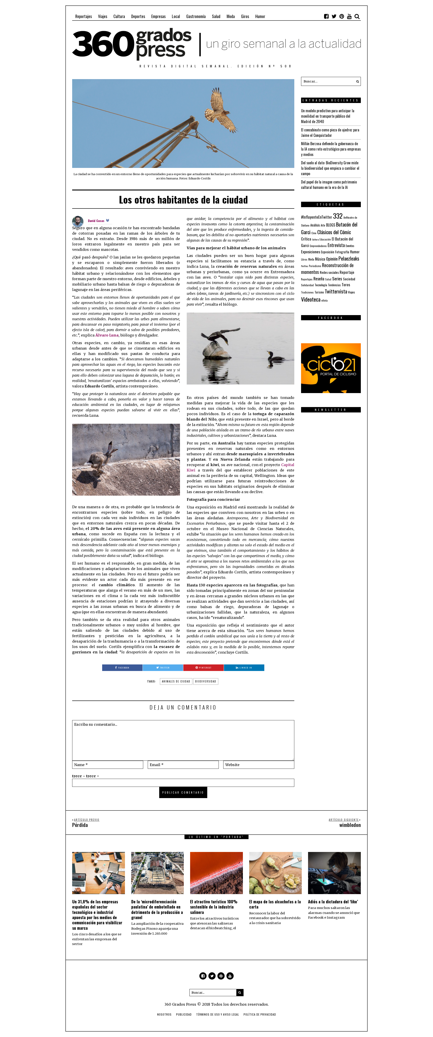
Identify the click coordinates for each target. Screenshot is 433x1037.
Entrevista (336, 245)
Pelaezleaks (349, 258)
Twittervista (336, 291)
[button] (356, 81)
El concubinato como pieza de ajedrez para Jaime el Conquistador (330, 132)
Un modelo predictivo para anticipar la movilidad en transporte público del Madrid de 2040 (327, 116)
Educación (325, 239)
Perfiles (304, 266)
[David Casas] (77, 221)
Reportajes (83, 16)
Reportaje (347, 272)
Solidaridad (307, 285)
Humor (260, 16)
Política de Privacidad (260, 1014)
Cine (313, 233)
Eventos (350, 245)
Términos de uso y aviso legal (217, 1014)
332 (338, 215)
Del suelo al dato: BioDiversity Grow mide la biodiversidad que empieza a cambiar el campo (330, 168)
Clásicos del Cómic (334, 232)
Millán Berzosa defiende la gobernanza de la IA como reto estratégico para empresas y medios (331, 149)
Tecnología (321, 284)
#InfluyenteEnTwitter (316, 217)
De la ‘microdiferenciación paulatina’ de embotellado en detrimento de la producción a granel (157, 909)
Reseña (318, 279)
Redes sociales (329, 272)
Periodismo (315, 266)
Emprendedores (318, 246)
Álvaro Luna (107, 335)
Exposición (327, 252)
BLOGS (330, 225)
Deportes (138, 16)
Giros (245, 16)
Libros (304, 259)
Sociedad (349, 278)
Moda (231, 16)
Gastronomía (196, 16)
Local (176, 16)
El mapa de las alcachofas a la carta (275, 904)
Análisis (315, 224)
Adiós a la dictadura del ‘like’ (333, 901)
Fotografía (342, 252)
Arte (323, 225)
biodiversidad (205, 681)
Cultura (119, 16)
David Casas (96, 220)
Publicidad (184, 1014)
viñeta (324, 300)
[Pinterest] (341, 16)
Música (320, 259)
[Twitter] (334, 16)
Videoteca (310, 299)
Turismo (319, 292)
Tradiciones (307, 292)
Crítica (306, 239)
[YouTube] (349, 16)
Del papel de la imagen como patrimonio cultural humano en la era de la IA (329, 184)
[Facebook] (326, 16)
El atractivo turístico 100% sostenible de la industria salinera (213, 907)
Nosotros (164, 1014)
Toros (346, 284)
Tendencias (334, 285)
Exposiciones (310, 251)
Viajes (102, 16)
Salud (216, 16)
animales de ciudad (176, 681)
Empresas (158, 16)
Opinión (332, 259)
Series (337, 278)
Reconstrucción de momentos (327, 268)
